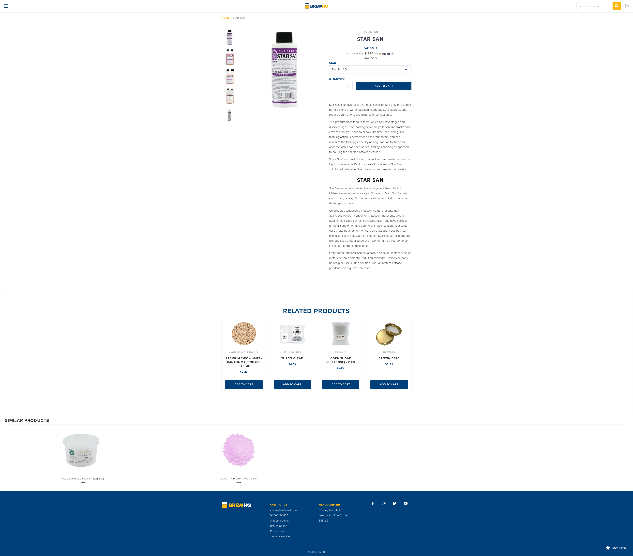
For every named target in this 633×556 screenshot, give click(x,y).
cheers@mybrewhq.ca (283, 510)
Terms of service (280, 536)
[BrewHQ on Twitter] (395, 503)
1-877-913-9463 (279, 515)
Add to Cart (244, 384)
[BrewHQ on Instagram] (384, 503)
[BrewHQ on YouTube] (406, 503)
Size (332, 62)
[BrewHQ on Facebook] (373, 503)
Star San (239, 17)
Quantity (337, 79)
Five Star (370, 32)
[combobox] (598, 6)
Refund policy (278, 526)
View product (83, 454)
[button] (370, 53)
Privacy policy (278, 531)
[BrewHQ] (316, 6)
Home (225, 17)
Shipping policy (279, 520)
